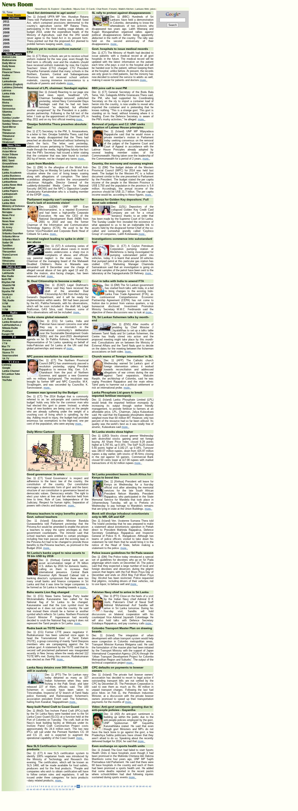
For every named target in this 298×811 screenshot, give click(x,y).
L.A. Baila (7, 319)
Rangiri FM (8, 334)
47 (41, 789)
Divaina (6, 69)
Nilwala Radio (10, 328)
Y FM (5, 309)
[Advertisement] (115, 800)
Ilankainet (7, 166)
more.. (68, 44)
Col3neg (6, 364)
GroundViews (10, 163)
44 (31, 789)
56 (70, 789)
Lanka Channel (10, 371)
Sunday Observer (12, 120)
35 (127, 786)
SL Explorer (53, 9)
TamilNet (7, 245)
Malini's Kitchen (126, 9)
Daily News (8, 66)
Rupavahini (8, 349)
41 (147, 786)
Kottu (5, 169)
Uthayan (7, 139)
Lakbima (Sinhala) (12, 87)
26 (98, 786)
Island (5, 78)
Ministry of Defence (13, 206)
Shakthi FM (8, 285)
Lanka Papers (10, 191)
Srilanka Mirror (10, 236)
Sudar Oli (7, 242)
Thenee (6, 130)
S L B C (6, 297)
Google (6, 368)
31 (114, 786)
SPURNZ (7, 230)
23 (88, 786)
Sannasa (7, 105)
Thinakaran (8, 133)
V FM (5, 303)
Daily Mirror (9, 63)
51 (54, 789)
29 (108, 786)
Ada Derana (9, 148)
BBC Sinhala (9, 157)
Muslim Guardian (12, 209)
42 (150, 786)
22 (85, 786)
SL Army (7, 227)
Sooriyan (7, 294)
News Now (8, 221)
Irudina (6, 75)
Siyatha (6, 114)
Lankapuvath (9, 194)
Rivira (5, 102)
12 (52, 786)
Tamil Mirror (9, 127)
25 (95, 786)
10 (46, 786)
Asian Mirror (9, 151)
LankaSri (7, 197)
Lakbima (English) (12, 84)
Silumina (7, 111)
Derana (6, 340)
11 (49, 786)
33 (121, 786)
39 (140, 786)
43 (28, 789)
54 (63, 789)
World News (9, 263)
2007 (6, 36)
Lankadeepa (9, 81)
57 (73, 789)
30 (111, 786)
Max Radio (8, 276)
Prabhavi (7, 331)
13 (55, 786)
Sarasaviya (8, 108)
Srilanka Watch (11, 239)
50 (50, 789)
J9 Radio (7, 315)
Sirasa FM (8, 288)
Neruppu (7, 212)
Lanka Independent (13, 178)
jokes (153, 9)
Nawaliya (7, 99)
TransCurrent (10, 254)
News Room (14, 15)
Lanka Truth (9, 200)
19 (75, 786)
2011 (6, 21)
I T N (4, 343)
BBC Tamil (8, 160)
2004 (6, 47)
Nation (6, 96)
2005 (6, 43)
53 (60, 789)
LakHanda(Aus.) (11, 325)
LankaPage (8, 187)
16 (65, 786)
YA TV (5, 358)
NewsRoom (41, 9)
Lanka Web (8, 203)
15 (62, 786)
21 (82, 786)
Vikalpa (6, 257)
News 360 (8, 224)
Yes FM (6, 306)
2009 (6, 28)
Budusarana (9, 60)
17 (68, 786)
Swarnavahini (10, 355)
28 (104, 786)
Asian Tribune (10, 154)
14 (59, 786)
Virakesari (8, 142)
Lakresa (6, 90)
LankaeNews (9, 181)
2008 (6, 32)
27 (101, 786)
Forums (113, 9)
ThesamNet (9, 251)
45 (34, 789)
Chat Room (102, 9)
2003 (6, 50)
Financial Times (11, 72)
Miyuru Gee (79, 9)
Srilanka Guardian (12, 233)
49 (47, 789)
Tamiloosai (8, 248)
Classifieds (66, 9)
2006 (6, 39)
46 (37, 789)
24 (91, 786)
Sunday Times (10, 124)
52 (57, 789)
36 (130, 786)
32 (117, 786)
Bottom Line (9, 57)
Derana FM (8, 270)
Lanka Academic (12, 172)
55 (66, 789)
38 (137, 786)
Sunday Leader (11, 117)
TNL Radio (8, 300)
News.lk (6, 218)
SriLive (6, 377)
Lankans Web (142, 9)
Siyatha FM (8, 291)
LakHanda (8, 273)
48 (44, 789)
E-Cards (91, 9)
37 (134, 786)
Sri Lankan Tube (11, 374)
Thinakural (8, 136)
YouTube (7, 380)
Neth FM (6, 279)
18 (72, 786)
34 (124, 786)
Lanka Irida (8, 93)
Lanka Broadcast (12, 322)
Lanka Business (11, 175)
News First (8, 215)
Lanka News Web (12, 184)
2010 (6, 25)
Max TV (6, 346)
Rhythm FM (8, 282)
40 (143, 786)
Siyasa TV (8, 352)
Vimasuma (8, 260)
